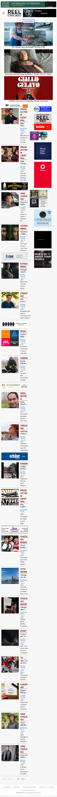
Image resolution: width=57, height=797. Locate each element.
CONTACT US (42, 787)
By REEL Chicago (23, 208)
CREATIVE (24, 294)
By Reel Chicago (22, 167)
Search (51, 787)
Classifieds (6, 787)
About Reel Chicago (28, 790)
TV (21, 657)
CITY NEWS (23, 570)
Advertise (16, 787)
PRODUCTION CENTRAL (23, 115)
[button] (3, 13)
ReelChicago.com (20, 792)
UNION (24, 358)
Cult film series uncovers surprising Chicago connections (28, 101)
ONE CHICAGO (23, 196)
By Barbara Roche (23, 129)
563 (18, 779)
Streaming (24, 227)
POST (23, 331)
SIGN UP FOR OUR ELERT (29, 787)
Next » (23, 779)
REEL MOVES (23, 396)
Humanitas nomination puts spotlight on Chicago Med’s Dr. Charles (28, 74)
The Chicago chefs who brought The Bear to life (28, 47)
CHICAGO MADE (23, 539)
